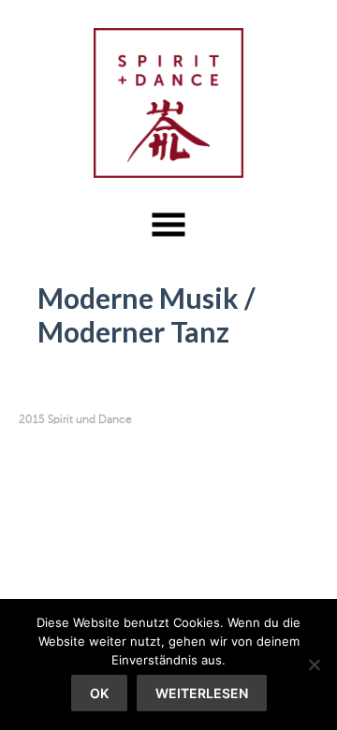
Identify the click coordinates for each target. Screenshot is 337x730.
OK (99, 693)
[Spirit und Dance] (168, 103)
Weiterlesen (201, 693)
